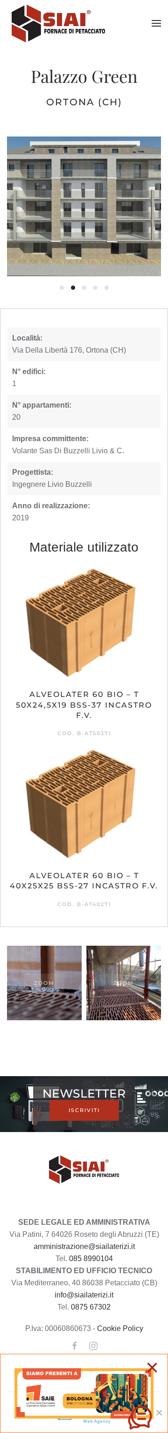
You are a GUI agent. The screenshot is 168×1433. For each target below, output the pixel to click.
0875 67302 (91, 1307)
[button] (156, 23)
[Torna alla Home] (59, 23)
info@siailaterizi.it (84, 1295)
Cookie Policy (120, 1328)
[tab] (62, 288)
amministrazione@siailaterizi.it (84, 1246)
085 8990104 (91, 1258)
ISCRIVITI (84, 1110)
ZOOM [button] (44, 983)
